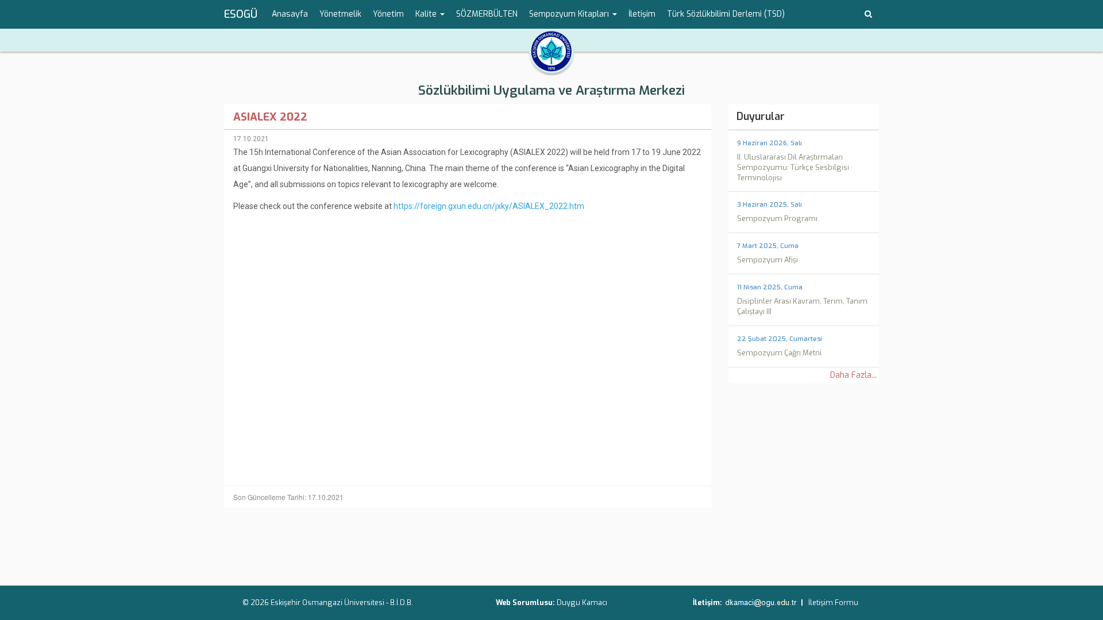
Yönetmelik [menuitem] (340, 14)
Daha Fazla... (853, 375)
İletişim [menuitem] (641, 14)
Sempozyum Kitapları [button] (570, 14)
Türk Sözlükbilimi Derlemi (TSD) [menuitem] (726, 14)
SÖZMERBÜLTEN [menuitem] (487, 14)
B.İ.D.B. (401, 602)
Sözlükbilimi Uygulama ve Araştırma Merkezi (551, 90)
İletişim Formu (833, 602)
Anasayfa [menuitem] (290, 14)
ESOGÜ (240, 14)
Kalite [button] (427, 14)
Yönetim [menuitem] (388, 14)
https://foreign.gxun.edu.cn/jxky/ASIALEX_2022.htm (489, 206)
